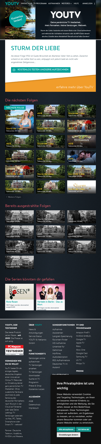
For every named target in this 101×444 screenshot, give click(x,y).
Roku (78, 346)
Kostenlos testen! (17, 19)
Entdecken (26, 4)
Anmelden (87, 4)
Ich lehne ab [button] (83, 429)
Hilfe (76, 4)
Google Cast (82, 353)
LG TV (79, 360)
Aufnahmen (54, 4)
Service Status (35, 336)
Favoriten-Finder (60, 339)
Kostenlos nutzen (36, 389)
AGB (31, 401)
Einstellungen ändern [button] (68, 435)
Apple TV (80, 342)
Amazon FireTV (83, 332)
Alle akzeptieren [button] (66, 429)
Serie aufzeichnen (43, 70)
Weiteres (66, 4)
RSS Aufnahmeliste (61, 360)
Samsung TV (81, 356)
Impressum (34, 408)
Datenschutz (34, 404)
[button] (94, 3)
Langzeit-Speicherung (62, 336)
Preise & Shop (35, 385)
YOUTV (12, 4)
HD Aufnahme (58, 343)
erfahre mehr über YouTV (74, 87)
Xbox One (80, 349)
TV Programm (40, 4)
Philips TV (80, 363)
